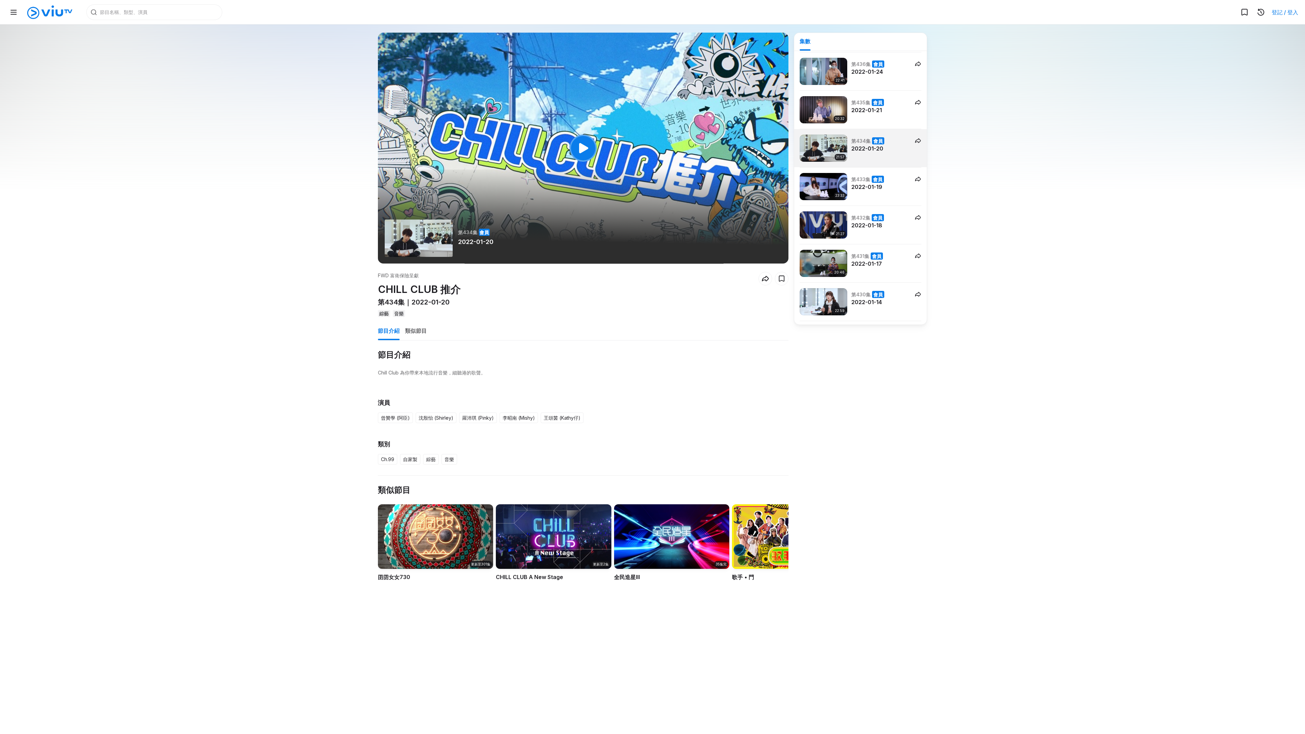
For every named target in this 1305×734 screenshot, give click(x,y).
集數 (805, 41)
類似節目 (416, 330)
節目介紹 (389, 330)
